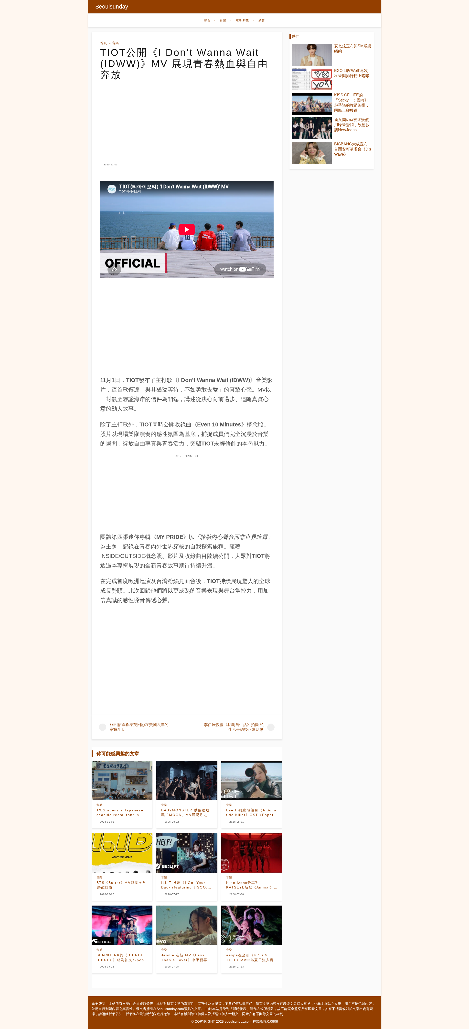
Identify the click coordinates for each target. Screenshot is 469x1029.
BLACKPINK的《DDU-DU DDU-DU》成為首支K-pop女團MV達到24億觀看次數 (120, 957)
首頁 (103, 43)
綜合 (207, 20)
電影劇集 (242, 20)
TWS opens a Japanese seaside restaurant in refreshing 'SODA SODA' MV (120, 812)
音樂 (223, 20)
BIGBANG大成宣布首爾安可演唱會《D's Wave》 (352, 149)
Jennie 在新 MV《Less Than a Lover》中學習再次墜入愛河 (186, 957)
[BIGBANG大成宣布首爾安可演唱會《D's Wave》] (312, 153)
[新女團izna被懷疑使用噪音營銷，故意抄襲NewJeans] (312, 128)
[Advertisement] (187, 117)
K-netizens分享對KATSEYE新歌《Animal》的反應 (250, 885)
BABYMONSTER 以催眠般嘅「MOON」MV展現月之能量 (186, 812)
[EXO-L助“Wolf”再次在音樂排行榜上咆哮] (312, 79)
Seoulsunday (111, 6)
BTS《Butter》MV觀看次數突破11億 (121, 885)
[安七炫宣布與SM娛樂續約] (312, 55)
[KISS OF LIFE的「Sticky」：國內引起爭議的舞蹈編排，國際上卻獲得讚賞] (312, 104)
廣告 (261, 20)
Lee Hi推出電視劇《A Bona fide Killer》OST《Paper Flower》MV (251, 812)
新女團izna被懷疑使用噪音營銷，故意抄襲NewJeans (351, 125)
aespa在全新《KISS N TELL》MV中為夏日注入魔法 (250, 957)
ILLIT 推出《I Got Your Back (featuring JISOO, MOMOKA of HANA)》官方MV (186, 885)
